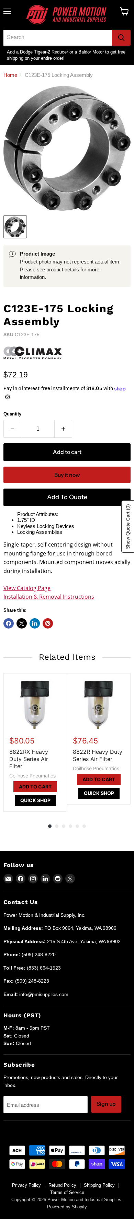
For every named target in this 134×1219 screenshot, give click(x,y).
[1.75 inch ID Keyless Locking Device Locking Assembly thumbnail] (15, 227)
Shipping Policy (99, 1185)
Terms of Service (67, 1192)
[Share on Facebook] (8, 623)
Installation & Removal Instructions (48, 596)
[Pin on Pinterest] (48, 623)
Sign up (106, 1104)
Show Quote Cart (128, 526)
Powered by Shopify (67, 1206)
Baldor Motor (91, 52)
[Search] (121, 38)
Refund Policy (62, 1185)
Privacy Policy (26, 1185)
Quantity (12, 414)
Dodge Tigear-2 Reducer (44, 52)
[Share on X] (21, 623)
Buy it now (67, 475)
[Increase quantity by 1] (63, 429)
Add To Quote (67, 497)
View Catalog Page (27, 588)
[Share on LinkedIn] (35, 623)
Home (10, 75)
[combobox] (57, 38)
